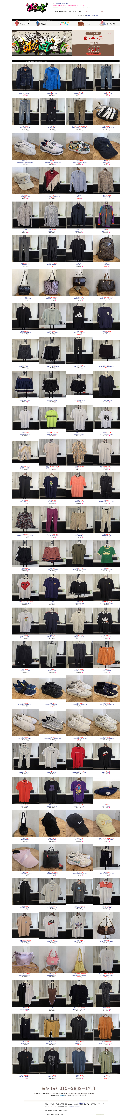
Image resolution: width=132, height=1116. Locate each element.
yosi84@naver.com (75, 1106)
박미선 (69, 1106)
